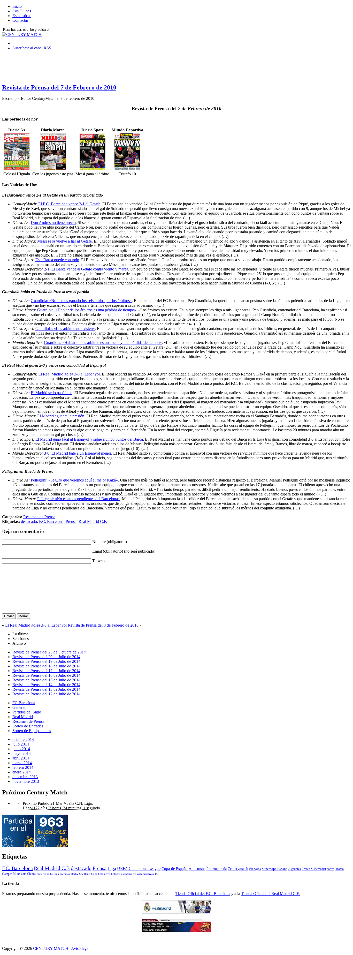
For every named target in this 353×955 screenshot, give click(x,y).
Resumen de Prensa (39, 517)
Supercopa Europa (48, 873)
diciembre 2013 (25, 776)
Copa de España (175, 868)
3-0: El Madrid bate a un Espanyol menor (77, 453)
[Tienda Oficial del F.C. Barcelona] (176, 931)
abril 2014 (20, 758)
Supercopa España (274, 869)
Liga (112, 868)
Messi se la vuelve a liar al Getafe (64, 241)
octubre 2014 (23, 739)
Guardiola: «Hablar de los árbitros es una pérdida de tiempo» (86, 310)
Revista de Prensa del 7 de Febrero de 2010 (59, 87)
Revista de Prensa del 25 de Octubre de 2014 (49, 652)
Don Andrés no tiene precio (53, 222)
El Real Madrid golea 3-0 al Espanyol (69, 374)
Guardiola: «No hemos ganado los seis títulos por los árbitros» (81, 300)
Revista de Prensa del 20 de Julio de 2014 (46, 657)
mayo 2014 (21, 753)
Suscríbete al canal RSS (31, 48)
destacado (29, 521)
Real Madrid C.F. (93, 521)
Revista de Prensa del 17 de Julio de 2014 (46, 670)
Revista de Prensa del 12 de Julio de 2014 (46, 694)
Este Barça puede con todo (57, 260)
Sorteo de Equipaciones (31, 730)
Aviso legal (80, 948)
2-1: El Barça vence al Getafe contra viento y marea (86, 269)
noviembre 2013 (25, 781)
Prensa (71, 521)
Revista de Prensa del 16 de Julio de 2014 (46, 675)
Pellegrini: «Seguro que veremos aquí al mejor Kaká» (74, 480)
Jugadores (294, 869)
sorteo (330, 869)
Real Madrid (22, 717)
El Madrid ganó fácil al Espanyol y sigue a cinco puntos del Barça (89, 439)
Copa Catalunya (100, 874)
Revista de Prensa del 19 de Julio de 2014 (46, 661)
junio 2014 (21, 749)
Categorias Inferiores (123, 874)
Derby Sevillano (80, 873)
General (18, 707)
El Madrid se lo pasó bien (51, 392)
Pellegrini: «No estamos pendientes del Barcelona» (78, 499)
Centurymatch (238, 869)
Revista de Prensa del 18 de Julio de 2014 (46, 666)
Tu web (98, 561)
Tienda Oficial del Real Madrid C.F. (270, 893)
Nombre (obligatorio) (109, 541)
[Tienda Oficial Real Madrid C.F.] (176, 912)
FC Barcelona (23, 703)
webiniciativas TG (147, 874)
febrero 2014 (22, 767)
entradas (65, 873)
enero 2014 (21, 772)
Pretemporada (216, 869)
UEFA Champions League (138, 868)
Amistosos (197, 869)
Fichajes (255, 869)
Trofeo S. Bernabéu (314, 869)
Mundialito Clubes (24, 874)
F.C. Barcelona (51, 521)
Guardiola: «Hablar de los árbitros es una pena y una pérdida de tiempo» (103, 342)
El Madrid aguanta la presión (60, 416)
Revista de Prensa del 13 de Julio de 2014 (46, 689)
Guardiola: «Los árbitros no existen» (65, 328)
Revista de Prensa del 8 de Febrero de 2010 (103, 625)
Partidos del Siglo (26, 712)
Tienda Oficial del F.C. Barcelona (202, 893)
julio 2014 (20, 744)
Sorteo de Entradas (27, 726)
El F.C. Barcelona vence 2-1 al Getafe (69, 204)
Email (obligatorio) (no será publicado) (123, 551)
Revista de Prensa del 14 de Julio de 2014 (46, 684)
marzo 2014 (22, 763)
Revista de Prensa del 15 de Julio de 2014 (46, 680)
